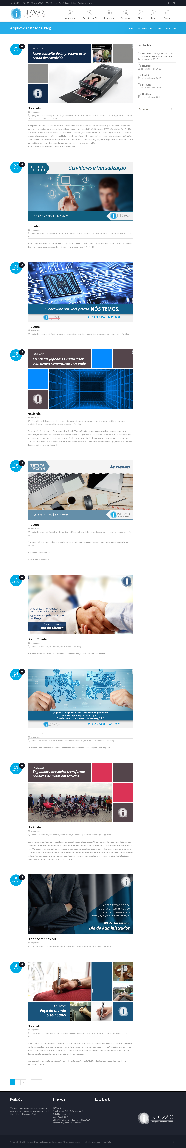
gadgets (35, 115)
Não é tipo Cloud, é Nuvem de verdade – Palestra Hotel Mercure (158, 55)
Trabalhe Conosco (91, 1142)
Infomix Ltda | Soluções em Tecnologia (44, 1142)
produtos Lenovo (124, 115)
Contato (107, 1142)
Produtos (34, 226)
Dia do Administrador (42, 939)
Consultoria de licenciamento (45, 421)
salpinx (47, 424)
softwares (32, 118)
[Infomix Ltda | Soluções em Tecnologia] (30, 14)
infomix (43, 233)
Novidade (34, 108)
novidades (101, 115)
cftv (33, 1033)
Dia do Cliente (37, 639)
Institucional (36, 733)
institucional (90, 115)
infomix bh (68, 115)
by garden (35, 112)
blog (55, 118)
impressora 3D (55, 115)
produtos (111, 115)
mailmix (72, 1033)
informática (79, 115)
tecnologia (42, 118)
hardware (44, 115)
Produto (33, 524)
